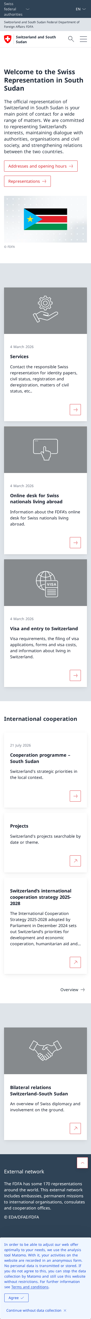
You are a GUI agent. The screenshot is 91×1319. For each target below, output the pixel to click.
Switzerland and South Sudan (36, 39)
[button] (82, 1162)
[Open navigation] (83, 39)
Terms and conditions (30, 1286)
